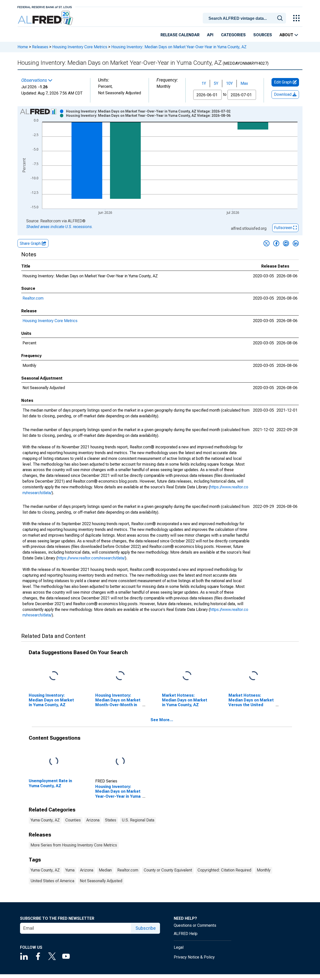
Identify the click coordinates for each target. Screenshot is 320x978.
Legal (179, 947)
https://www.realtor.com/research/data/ (91, 558)
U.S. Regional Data (138, 820)
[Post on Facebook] (276, 243)
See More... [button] (161, 719)
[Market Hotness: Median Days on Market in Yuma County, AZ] (187, 675)
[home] (46, 18)
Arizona (93, 820)
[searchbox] (245, 19)
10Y (229, 83)
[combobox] (245, 18)
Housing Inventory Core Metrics (79, 47)
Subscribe (146, 928)
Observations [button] (34, 80)
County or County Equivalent (168, 870)
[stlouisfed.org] (45, 6)
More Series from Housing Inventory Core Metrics (73, 845)
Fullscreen (283, 227)
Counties (73, 820)
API (210, 35)
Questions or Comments (195, 925)
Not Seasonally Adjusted (101, 880)
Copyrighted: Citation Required (224, 870)
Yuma (69, 870)
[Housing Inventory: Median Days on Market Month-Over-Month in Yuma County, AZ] (120, 675)
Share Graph (31, 243)
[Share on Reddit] (286, 243)
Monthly (263, 870)
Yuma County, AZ (45, 820)
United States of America (52, 880)
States (110, 820)
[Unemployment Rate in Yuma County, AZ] (54, 761)
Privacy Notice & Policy (194, 957)
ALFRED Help (186, 933)
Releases (40, 47)
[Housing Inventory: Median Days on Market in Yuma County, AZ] (54, 675)
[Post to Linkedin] (296, 243)
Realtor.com (33, 298)
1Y (204, 83)
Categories (233, 35)
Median (105, 870)
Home (23, 47)
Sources (262, 35)
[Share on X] (267, 243)
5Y (216, 83)
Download (283, 94)
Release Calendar (180, 35)
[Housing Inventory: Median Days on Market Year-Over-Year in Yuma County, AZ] (120, 761)
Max (244, 83)
